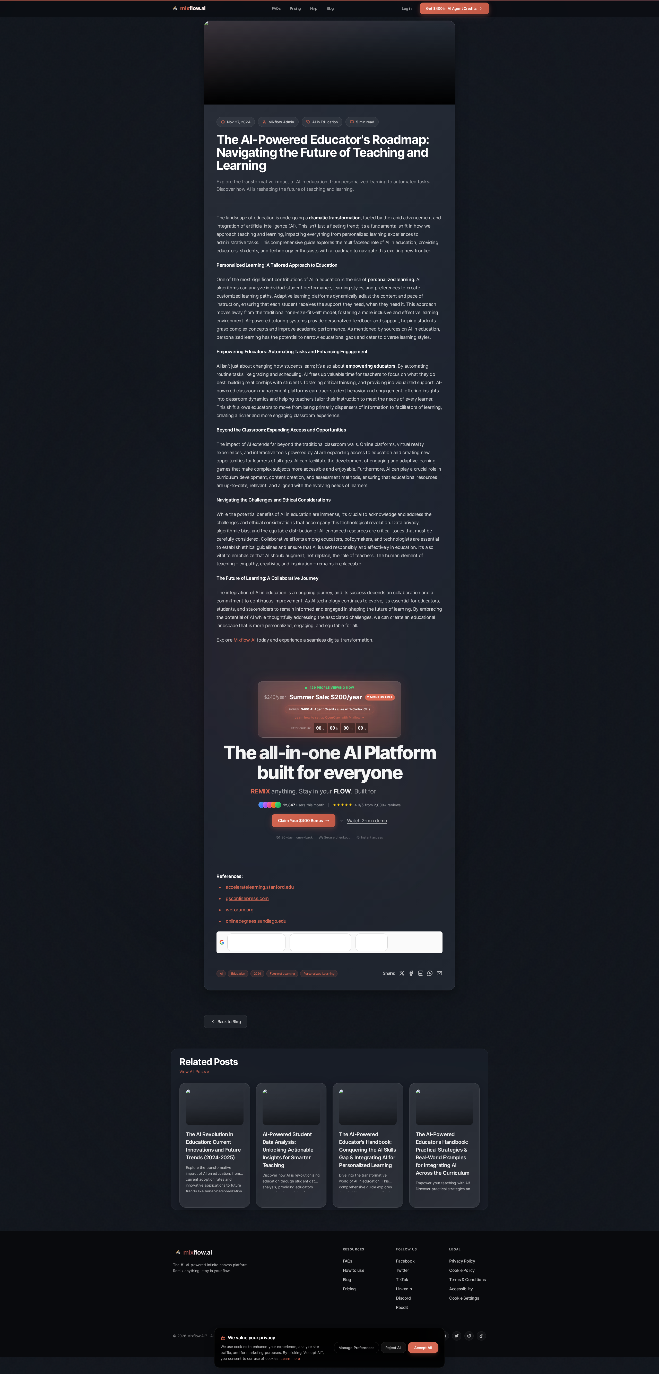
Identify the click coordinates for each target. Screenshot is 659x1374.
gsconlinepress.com (247, 898)
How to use (353, 1270)
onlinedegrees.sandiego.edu (256, 921)
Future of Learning (282, 973)
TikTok (402, 1279)
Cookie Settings (464, 1298)
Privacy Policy (462, 1261)
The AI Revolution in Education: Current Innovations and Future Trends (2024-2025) (213, 1146)
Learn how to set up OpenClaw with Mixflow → (329, 717)
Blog (330, 8)
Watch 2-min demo (367, 820)
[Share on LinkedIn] (421, 973)
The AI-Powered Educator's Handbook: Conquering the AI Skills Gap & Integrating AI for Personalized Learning (367, 1149)
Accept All (423, 1347)
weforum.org (240, 909)
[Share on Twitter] (402, 973)
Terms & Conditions (467, 1279)
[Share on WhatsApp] (430, 973)
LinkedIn (404, 1288)
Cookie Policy (462, 1270)
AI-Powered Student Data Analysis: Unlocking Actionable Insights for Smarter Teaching (288, 1149)
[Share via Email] (439, 973)
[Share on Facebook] (411, 973)
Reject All (393, 1347)
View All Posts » (194, 1071)
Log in (407, 8)
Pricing (295, 8)
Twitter (402, 1270)
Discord (403, 1298)
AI (221, 973)
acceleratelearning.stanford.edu (260, 887)
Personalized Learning (319, 973)
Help (313, 8)
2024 (257, 973)
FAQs (276, 8)
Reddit (402, 1307)
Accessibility (461, 1288)
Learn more (290, 1358)
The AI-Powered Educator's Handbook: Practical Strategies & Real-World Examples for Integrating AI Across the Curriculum (443, 1153)
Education (238, 973)
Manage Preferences (357, 1347)
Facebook (405, 1261)
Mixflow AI (244, 640)
